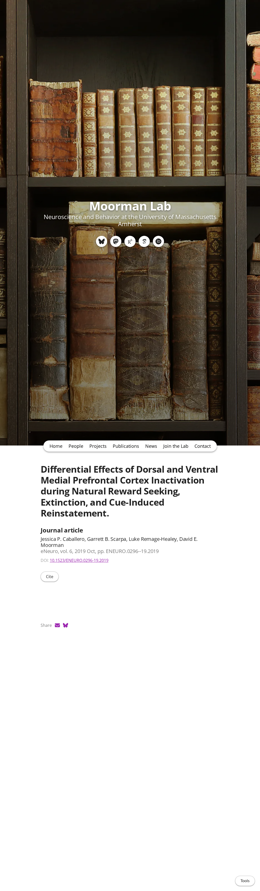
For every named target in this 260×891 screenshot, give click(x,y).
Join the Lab (175, 446)
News (151, 446)
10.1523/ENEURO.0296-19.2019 (79, 560)
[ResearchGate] (130, 241)
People (76, 446)
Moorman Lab (130, 206)
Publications (126, 446)
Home (56, 446)
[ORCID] (158, 241)
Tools (245, 881)
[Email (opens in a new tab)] (57, 625)
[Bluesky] (101, 241)
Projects (98, 446)
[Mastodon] (115, 241)
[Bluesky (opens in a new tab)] (65, 625)
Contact (202, 446)
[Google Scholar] (144, 241)
